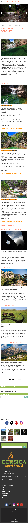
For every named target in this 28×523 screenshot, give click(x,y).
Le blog (14, 519)
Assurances (4, 487)
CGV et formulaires (14, 521)
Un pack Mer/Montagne (9, 473)
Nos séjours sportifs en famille (19, 25)
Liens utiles (4, 497)
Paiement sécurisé (6, 491)
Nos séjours (9, 25)
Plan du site (4, 495)
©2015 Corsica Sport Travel (14, 509)
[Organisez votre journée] (14, 39)
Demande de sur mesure (8, 391)
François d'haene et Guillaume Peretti (14, 476)
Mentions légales (5, 493)
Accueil (2, 25)
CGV (3, 489)
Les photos (14, 517)
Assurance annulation (7, 389)
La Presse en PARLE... (8, 479)
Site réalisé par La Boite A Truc (14, 511)
